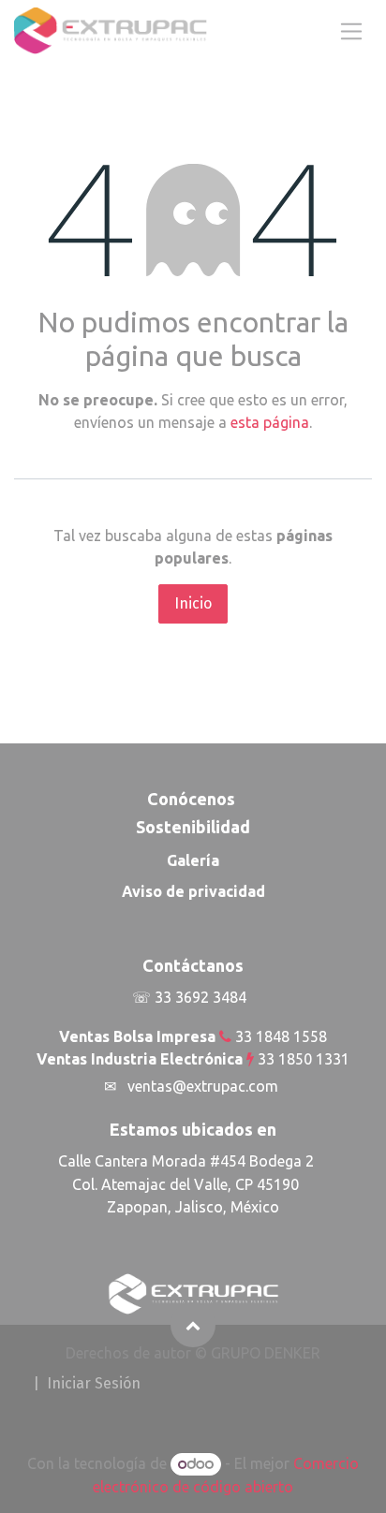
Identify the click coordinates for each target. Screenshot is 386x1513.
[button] (193, 1324)
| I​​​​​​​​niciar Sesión (87, 1383)
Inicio (193, 603)
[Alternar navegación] (351, 30)
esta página (269, 422)
